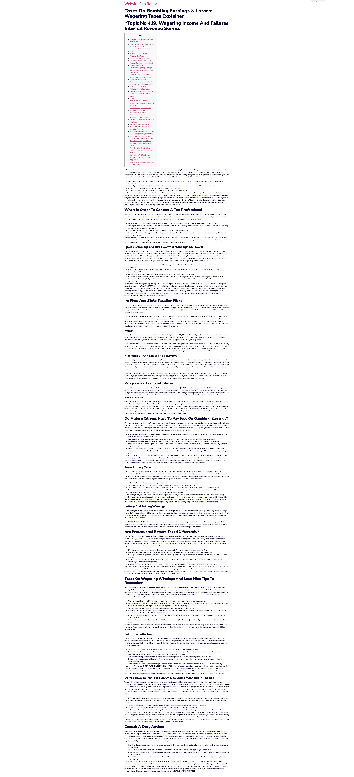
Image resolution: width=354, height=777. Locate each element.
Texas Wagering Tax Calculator (140, 108)
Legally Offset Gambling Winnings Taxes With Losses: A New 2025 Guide (141, 93)
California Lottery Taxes (138, 80)
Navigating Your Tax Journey (139, 124)
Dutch (315, 1)
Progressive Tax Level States (140, 58)
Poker (132, 51)
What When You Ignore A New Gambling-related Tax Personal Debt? (140, 143)
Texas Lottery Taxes (137, 65)
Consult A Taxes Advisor (138, 87)
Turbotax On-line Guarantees (140, 89)
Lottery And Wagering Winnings (141, 68)
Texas (132, 98)
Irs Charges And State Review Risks (142, 49)
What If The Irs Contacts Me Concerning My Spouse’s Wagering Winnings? (142, 103)
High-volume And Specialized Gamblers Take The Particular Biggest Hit (140, 157)
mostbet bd (198, 219)
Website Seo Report (141, 3)
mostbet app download (158, 295)
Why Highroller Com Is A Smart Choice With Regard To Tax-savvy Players (141, 150)
